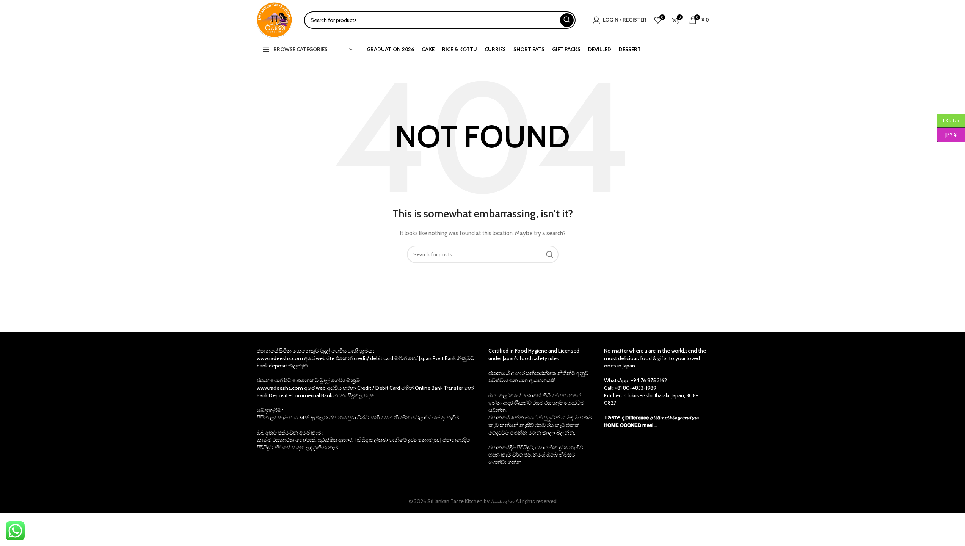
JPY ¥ (947, 134)
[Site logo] (275, 19)
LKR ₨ (948, 120)
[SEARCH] (567, 20)
